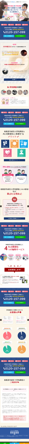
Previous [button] (1, 206)
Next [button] (28, 206)
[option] (14, 207)
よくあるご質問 (8, 436)
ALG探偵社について (3, 436)
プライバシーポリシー (16, 436)
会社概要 (12, 436)
